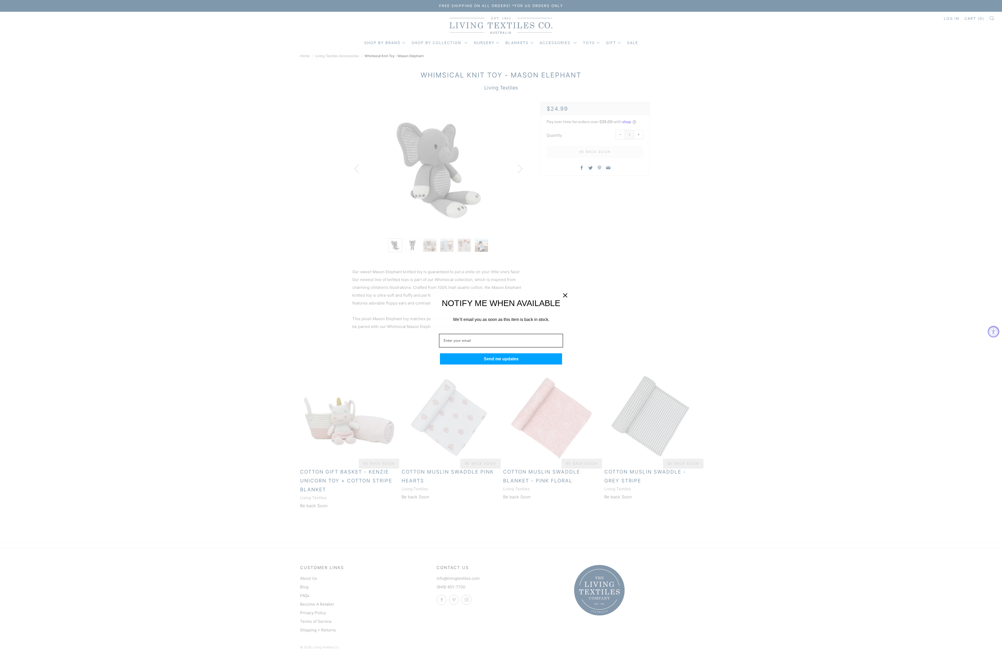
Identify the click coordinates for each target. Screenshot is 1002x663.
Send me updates (501, 359)
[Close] (565, 295)
